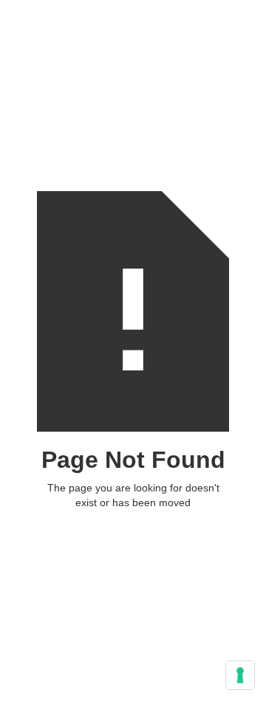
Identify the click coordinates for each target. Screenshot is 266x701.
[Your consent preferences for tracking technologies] (240, 675)
